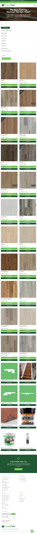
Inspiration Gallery (22, 477)
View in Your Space (22, 480)
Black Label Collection (5, 482)
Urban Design (4, 484)
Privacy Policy (21, 501)
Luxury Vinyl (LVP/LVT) (6, 477)
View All (25, 0)
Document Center (5, 500)
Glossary (3, 501)
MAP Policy (21, 500)
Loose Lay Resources (5, 498)
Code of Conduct (22, 498)
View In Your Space (11, 2)
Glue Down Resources (5, 496)
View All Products (5, 488)
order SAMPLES (9, 84)
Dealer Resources (23, 2)
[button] (35, 5)
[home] (8, 5)
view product (9, 114)
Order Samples (17, 2)
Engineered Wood (5, 479)
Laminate (3, 480)
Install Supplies (4, 485)
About (20, 496)
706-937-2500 (4, 523)
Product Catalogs (22, 479)
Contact (20, 495)
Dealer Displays (4, 508)
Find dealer (18, 469)
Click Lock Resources (5, 495)
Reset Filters (5, 27)
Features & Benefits (5, 504)
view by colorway (6, 58)
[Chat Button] (32, 531)
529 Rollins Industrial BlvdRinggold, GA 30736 (6, 521)
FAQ (2, 506)
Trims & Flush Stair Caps (6, 487)
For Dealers (4, 503)
